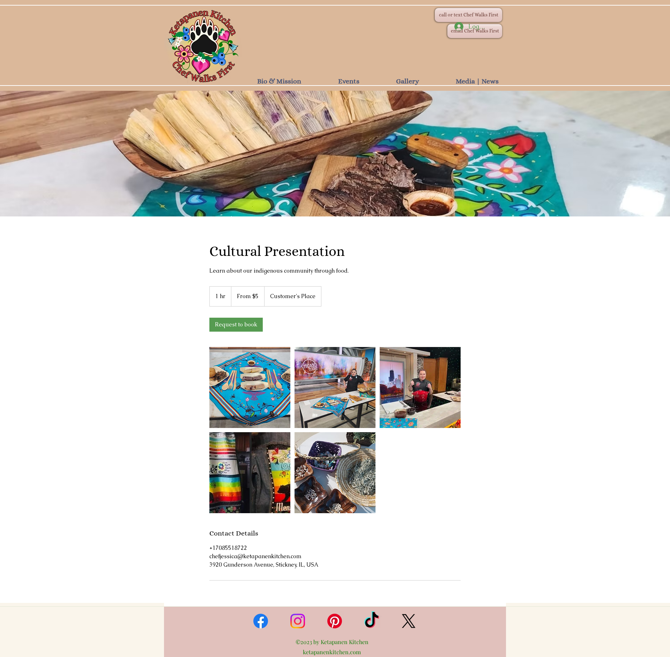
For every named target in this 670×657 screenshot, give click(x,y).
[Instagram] (297, 621)
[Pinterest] (334, 621)
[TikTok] (371, 621)
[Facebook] (260, 621)
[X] (408, 621)
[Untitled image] (249, 387)
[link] (236, 325)
